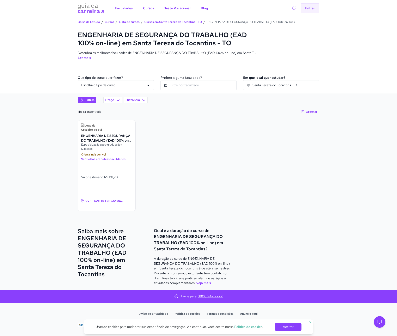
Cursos (109, 22)
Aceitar (288, 327)
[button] (379, 322)
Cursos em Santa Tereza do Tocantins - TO (173, 22)
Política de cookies (187, 314)
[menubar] (161, 8)
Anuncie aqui (249, 314)
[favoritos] (294, 8)
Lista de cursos (129, 22)
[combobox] (198, 85)
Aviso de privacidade (153, 314)
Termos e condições (220, 314)
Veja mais (203, 283)
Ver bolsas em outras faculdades (103, 159)
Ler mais (84, 58)
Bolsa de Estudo (89, 22)
